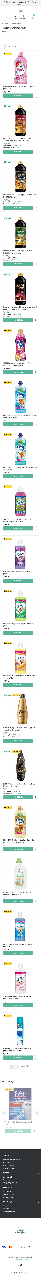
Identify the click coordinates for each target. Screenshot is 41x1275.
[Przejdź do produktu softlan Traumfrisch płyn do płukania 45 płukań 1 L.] (20, 553)
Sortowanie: (6, 35)
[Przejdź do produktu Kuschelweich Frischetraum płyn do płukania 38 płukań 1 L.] (20, 449)
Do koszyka (18, 95)
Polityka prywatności (10, 1183)
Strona (11, 46)
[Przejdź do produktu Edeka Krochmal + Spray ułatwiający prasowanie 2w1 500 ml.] (20, 1030)
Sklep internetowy (18, 1272)
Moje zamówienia (9, 1194)
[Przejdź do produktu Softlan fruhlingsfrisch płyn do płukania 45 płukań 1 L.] (20, 605)
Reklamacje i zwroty (9, 1168)
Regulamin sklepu (9, 1211)
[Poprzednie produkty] (17, 1067)
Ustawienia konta (9, 1197)
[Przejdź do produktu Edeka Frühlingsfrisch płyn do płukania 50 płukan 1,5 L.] (20, 68)
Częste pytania (8, 1180)
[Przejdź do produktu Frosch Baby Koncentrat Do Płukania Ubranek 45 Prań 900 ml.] (20, 874)
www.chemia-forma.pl (11, 23)
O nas (5, 1206)
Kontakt (6, 1209)
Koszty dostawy (8, 1165)
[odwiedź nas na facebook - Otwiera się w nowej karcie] (21, 1265)
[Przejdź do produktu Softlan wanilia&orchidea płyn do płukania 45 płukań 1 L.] (20, 657)
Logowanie (7, 1191)
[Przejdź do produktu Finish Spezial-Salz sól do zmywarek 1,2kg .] (20, 1104)
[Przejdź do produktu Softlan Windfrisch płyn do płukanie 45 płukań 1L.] (20, 926)
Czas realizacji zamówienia (11, 1160)
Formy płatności (8, 1162)
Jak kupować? (7, 1177)
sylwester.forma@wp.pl (23, 1259)
